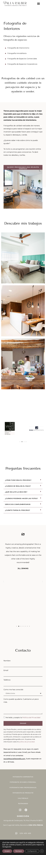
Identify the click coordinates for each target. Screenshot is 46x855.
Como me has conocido (13, 689)
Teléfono (7, 680)
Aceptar (7, 851)
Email (6, 670)
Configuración (32, 851)
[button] (38, 3)
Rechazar (18, 851)
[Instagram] (20, 810)
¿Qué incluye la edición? (16, 492)
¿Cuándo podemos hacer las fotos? (21, 498)
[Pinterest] (26, 810)
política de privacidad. (27, 742)
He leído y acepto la (23, 717)
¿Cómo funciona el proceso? (18, 480)
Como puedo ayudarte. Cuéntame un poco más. (21, 700)
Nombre (7, 661)
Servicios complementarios (18, 504)
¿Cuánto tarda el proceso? (17, 510)
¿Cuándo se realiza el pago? (18, 486)
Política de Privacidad (31, 717)
